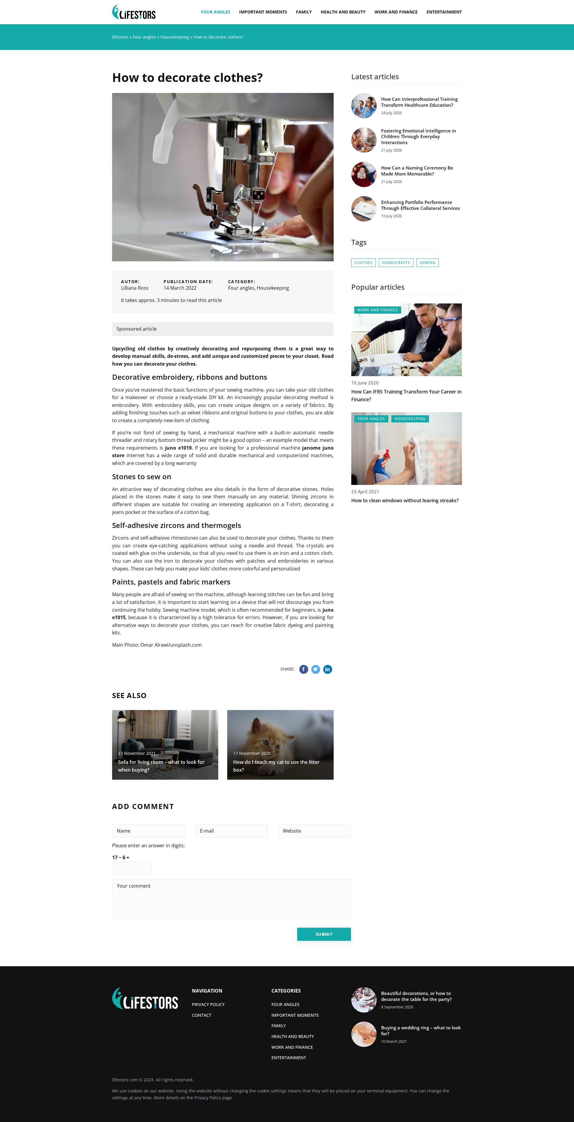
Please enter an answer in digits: (148, 845)
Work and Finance (396, 12)
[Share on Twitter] (315, 669)
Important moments (263, 12)
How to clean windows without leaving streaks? (405, 500)
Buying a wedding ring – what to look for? (421, 1030)
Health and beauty (343, 12)
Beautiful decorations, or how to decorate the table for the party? (416, 996)
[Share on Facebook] (303, 669)
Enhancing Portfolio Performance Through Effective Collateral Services (420, 205)
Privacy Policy (207, 1097)
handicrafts (396, 262)
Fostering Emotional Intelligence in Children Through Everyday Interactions (418, 136)
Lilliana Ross (135, 288)
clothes (364, 262)
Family (304, 12)
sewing (428, 262)
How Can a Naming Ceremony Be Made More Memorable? (417, 171)
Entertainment (444, 12)
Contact (201, 1015)
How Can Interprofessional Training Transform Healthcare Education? (419, 102)
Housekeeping (273, 288)
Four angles (215, 12)
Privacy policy (208, 1004)
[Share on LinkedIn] (327, 669)
